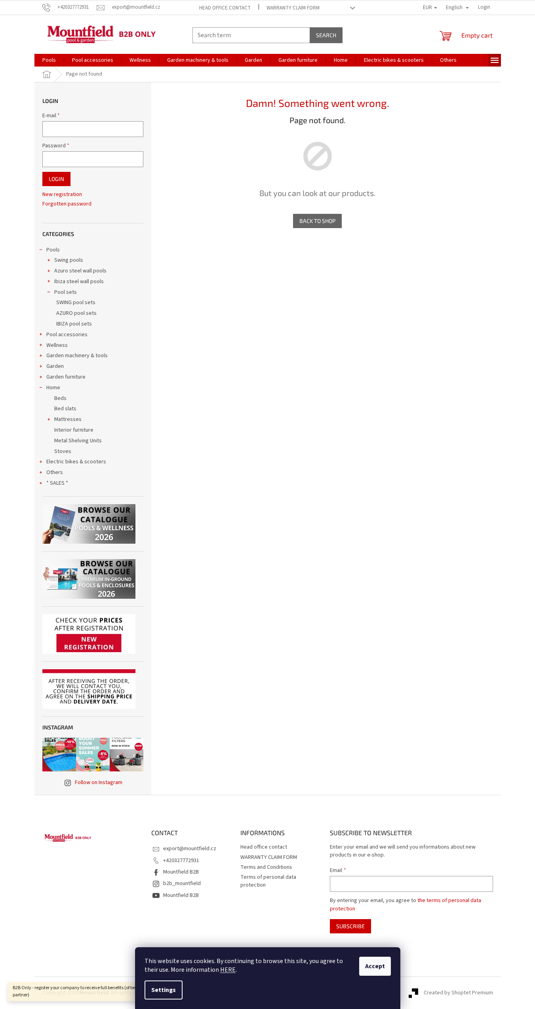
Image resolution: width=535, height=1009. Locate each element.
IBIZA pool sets (74, 324)
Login (56, 178)
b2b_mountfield (182, 883)
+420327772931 (181, 860)
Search (326, 35)
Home (53, 388)
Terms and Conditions (266, 867)
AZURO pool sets (76, 313)
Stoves (62, 451)
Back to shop (317, 220)
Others (54, 472)
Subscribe (350, 926)
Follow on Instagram (98, 782)
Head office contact (225, 7)
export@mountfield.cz (189, 849)
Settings (163, 990)
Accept (375, 966)
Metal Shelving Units (78, 441)
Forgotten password (66, 204)
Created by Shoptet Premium (458, 993)
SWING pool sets (75, 303)
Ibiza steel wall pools (79, 282)
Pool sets (65, 292)
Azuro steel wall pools (80, 271)
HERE (228, 969)
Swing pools (68, 260)
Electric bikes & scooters (76, 462)
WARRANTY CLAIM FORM (293, 7)
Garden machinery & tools (77, 356)
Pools (53, 250)
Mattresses (68, 419)
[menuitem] (49, 60)
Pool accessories (67, 335)
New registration (62, 194)
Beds (60, 398)
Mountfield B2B (181, 872)
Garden (55, 366)
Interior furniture (73, 430)
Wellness (57, 345)
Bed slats (65, 409)
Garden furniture (66, 377)
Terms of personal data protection (268, 881)
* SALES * (57, 483)
